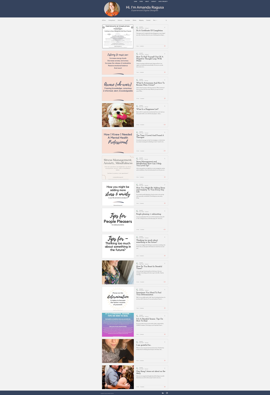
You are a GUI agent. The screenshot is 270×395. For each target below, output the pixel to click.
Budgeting (141, 20)
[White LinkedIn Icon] (163, 393)
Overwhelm (127, 20)
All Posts (104, 20)
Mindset (134, 20)
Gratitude (148, 20)
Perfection (120, 20)
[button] (166, 20)
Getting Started (111, 20)
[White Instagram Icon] (167, 393)
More (154, 20)
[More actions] (165, 27)
